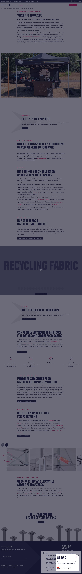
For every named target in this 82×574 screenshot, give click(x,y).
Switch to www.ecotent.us (65, 568)
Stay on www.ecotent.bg (65, 567)
